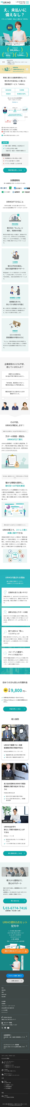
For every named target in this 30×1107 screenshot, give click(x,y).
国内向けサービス (9, 1065)
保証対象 (3, 990)
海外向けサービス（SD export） (13, 1067)
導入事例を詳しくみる (15, 853)
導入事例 (3, 996)
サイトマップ (4, 1012)
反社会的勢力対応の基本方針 (8, 1008)
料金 (3, 988)
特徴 (3, 992)
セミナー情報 (9, 1023)
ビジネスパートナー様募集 (14, 1046)
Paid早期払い (8, 1088)
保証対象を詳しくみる (15, 170)
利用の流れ (4, 994)
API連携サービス (9, 1085)
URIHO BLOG (9, 1018)
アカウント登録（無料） (15, 976)
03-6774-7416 (21, 2)
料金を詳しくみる (15, 709)
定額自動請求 (8, 1086)
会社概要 (3, 1001)
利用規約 (3, 1003)
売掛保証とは (15, 102)
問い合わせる (15, 901)
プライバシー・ (8, 1005)
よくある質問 (4, 1010)
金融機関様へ (14, 1036)
